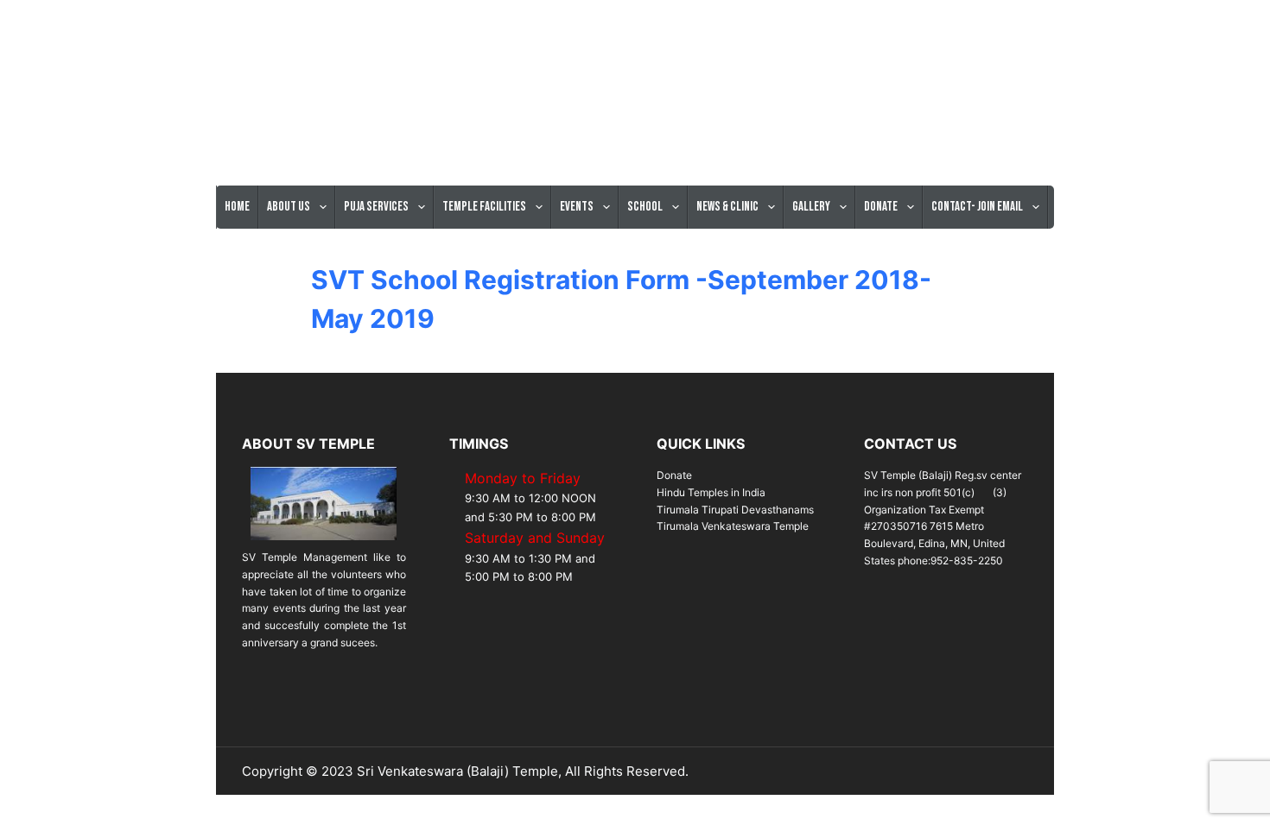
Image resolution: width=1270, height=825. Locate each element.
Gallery (811, 206)
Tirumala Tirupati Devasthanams (735, 509)
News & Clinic (727, 206)
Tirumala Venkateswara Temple (733, 526)
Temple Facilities (484, 206)
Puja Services (376, 206)
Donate (881, 206)
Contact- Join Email (977, 206)
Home (237, 206)
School (645, 206)
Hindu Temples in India (711, 492)
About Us (288, 206)
